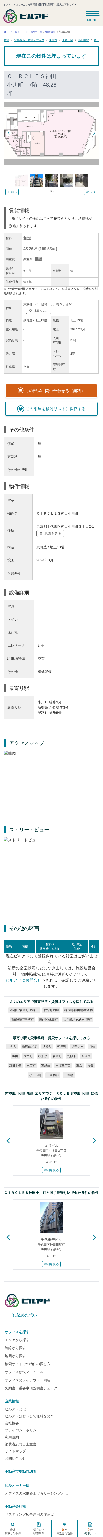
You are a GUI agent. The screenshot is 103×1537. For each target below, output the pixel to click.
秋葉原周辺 (51, 1010)
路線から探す (15, 1348)
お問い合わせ (15, 1458)
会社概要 (12, 1423)
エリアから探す (17, 1340)
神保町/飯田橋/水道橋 (78, 1010)
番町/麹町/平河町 (22, 1019)
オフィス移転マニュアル (24, 1372)
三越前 (45, 1065)
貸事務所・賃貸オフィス (29, 39)
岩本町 (57, 1056)
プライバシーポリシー (22, 1430)
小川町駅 (83, 39)
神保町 (61, 1046)
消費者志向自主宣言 (20, 1444)
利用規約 (12, 1437)
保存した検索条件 (39, 1531)
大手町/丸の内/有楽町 (77, 1019)
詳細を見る (51, 1170)
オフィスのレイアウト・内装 (27, 1380)
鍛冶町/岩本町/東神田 (24, 1010)
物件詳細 (50, 31)
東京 (79, 1065)
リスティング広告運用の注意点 (29, 1514)
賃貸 (7, 39)
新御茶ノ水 (29, 1046)
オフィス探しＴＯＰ (16, 31)
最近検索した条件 (13, 1531)
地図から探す (15, 1356)
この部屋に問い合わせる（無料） (55, 391)
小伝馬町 (36, 1075)
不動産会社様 (15, 1506)
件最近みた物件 (65, 1531)
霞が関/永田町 (48, 1019)
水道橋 (86, 1056)
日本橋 (69, 1075)
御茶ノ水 (78, 1046)
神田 (15, 1056)
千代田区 (67, 39)
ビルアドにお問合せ (24, 980)
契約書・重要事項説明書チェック (31, 1388)
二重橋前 (53, 1075)
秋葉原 (42, 1056)
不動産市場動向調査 (20, 1471)
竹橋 (92, 1046)
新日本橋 (15, 1065)
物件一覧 (37, 31)
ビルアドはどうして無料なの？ (29, 1416)
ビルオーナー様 (17, 1485)
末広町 (31, 1065)
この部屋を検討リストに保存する (56, 409)
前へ (14, 191)
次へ (89, 191)
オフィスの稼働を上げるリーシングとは (36, 1493)
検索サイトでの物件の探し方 (27, 1364)
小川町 (12, 1046)
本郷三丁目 (63, 1065)
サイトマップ (15, 1451)
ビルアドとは (15, 1409)
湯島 (91, 1065)
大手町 (28, 1056)
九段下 (71, 1056)
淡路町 (47, 1046)
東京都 (53, 39)
